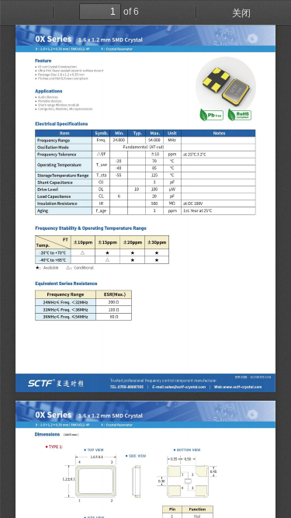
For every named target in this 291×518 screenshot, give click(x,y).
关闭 (241, 13)
